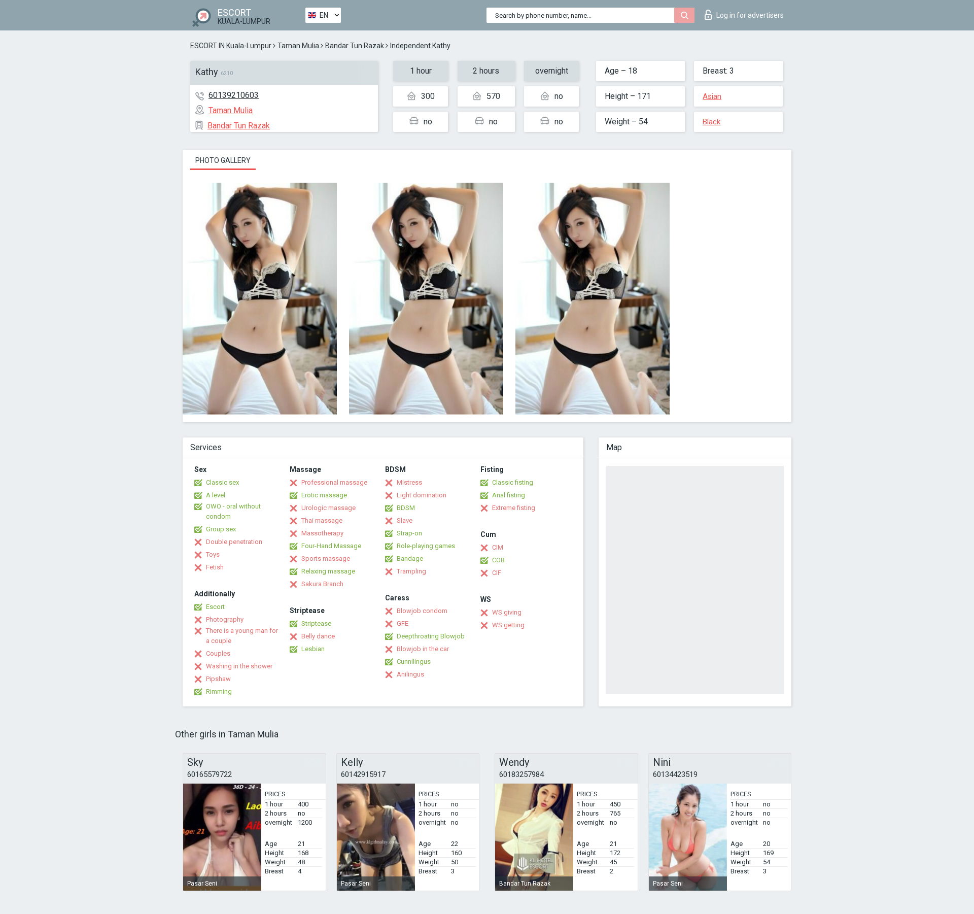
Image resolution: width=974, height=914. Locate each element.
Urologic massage (328, 508)
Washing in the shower (239, 666)
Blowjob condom (422, 611)
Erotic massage (324, 495)
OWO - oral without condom (233, 511)
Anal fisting (508, 495)
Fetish (215, 567)
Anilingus (410, 674)
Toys (213, 554)
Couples (218, 653)
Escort (215, 607)
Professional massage (334, 482)
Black (711, 121)
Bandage (410, 558)
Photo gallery (223, 160)
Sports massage (325, 558)
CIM (497, 547)
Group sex (221, 529)
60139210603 (233, 95)
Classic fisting (512, 482)
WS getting (508, 625)
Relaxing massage (328, 571)
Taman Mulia (298, 46)
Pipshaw (218, 679)
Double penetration (234, 542)
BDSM (406, 508)
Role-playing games (426, 546)
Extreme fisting (513, 508)
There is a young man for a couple (242, 636)
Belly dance (318, 636)
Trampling (411, 571)
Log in (750, 15)
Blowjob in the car (423, 649)
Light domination (421, 495)
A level (215, 495)
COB (498, 560)
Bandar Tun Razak (354, 46)
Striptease (316, 623)
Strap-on (409, 533)
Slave (404, 520)
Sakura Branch (322, 584)
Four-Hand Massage (331, 546)
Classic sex (222, 482)
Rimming (219, 691)
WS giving (506, 612)
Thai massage (321, 520)
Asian (712, 96)
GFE (402, 623)
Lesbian (313, 649)
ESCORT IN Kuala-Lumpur (230, 46)
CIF (496, 573)
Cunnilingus (414, 661)
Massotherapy (322, 533)
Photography (225, 619)
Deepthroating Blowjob (431, 636)
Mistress (409, 482)
